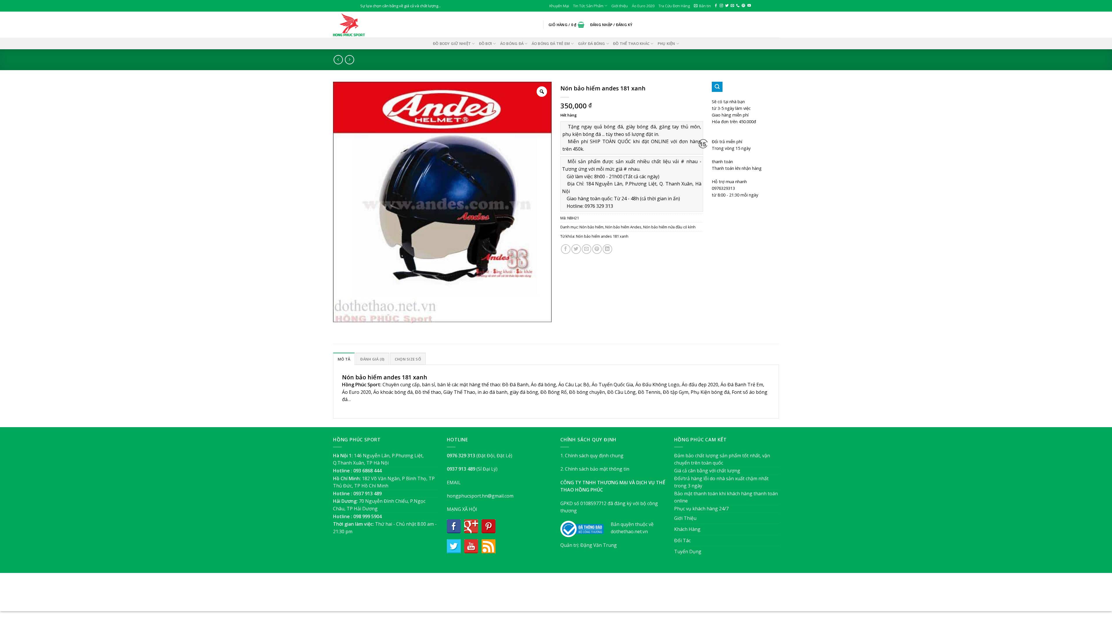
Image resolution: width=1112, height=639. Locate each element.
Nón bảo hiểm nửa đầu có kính (669, 227)
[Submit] (717, 87)
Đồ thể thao (428, 392)
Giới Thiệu (685, 518)
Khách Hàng (687, 529)
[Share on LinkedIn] (607, 249)
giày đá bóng (524, 392)
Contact (585, 595)
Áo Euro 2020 (643, 5)
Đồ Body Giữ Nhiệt (452, 43)
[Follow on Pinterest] (743, 6)
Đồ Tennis (649, 392)
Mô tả (344, 359)
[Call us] (738, 6)
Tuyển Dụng (687, 551)
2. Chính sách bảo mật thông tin (594, 469)
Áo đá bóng (543, 384)
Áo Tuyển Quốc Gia (612, 384)
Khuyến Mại (559, 5)
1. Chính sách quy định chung (591, 455)
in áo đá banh (492, 392)
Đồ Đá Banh (515, 384)
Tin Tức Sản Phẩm (588, 5)
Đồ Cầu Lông (621, 392)
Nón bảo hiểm (591, 227)
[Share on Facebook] (565, 249)
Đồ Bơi (485, 43)
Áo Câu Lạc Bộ (573, 384)
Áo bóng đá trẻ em (551, 43)
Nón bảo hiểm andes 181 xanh (602, 236)
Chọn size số (408, 359)
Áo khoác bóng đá (393, 392)
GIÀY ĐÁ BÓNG (591, 43)
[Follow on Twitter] (727, 6)
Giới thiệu (619, 5)
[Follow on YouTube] (749, 6)
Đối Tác (682, 540)
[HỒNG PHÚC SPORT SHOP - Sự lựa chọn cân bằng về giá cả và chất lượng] (362, 25)
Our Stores (546, 595)
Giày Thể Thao (459, 392)
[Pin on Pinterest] (597, 249)
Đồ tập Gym (675, 392)
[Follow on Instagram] (721, 6)
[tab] (344, 359)
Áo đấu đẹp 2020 (700, 384)
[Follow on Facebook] (716, 6)
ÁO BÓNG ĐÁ (512, 43)
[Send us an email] (732, 6)
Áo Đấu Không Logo (657, 384)
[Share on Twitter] (576, 249)
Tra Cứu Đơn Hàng (674, 5)
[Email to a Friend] (586, 249)
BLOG (567, 595)
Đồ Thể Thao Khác (631, 43)
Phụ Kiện (666, 43)
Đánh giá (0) (372, 359)
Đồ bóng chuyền (587, 392)
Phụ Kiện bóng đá (710, 392)
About (524, 595)
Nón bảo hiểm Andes (623, 227)
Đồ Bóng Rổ (553, 392)
